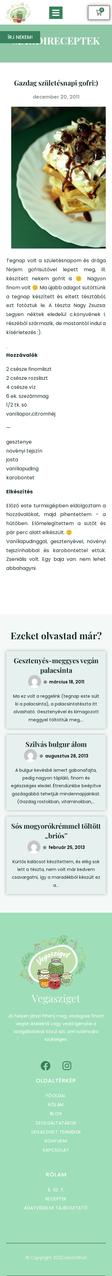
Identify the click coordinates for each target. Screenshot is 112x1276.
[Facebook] (45, 1066)
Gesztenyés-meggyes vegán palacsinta (56, 665)
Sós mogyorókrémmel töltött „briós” (56, 830)
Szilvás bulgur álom (56, 744)
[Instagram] (67, 1066)
